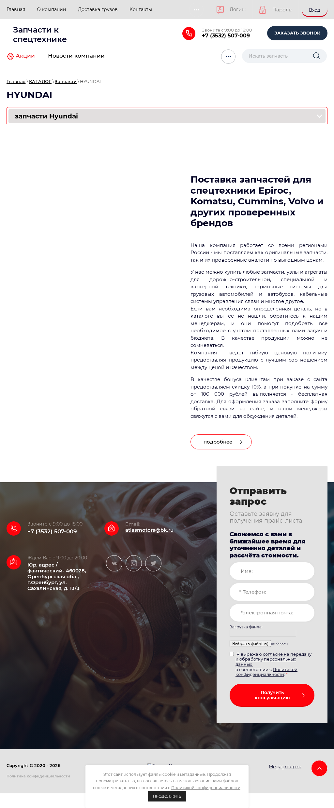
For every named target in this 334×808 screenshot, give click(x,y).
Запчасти (66, 81)
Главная (16, 81)
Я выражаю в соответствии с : (273, 664)
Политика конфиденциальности (38, 776)
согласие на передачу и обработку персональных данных (273, 659)
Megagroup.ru (285, 767)
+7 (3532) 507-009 (226, 36)
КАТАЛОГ (40, 81)
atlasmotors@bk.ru (149, 530)
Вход (314, 10)
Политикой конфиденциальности (266, 672)
